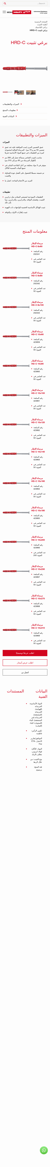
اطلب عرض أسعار (25, 662)
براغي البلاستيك (41, 27)
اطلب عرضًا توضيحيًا (25, 653)
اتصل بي (25, 672)
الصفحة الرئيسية (41, 22)
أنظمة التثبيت (42, 24)
